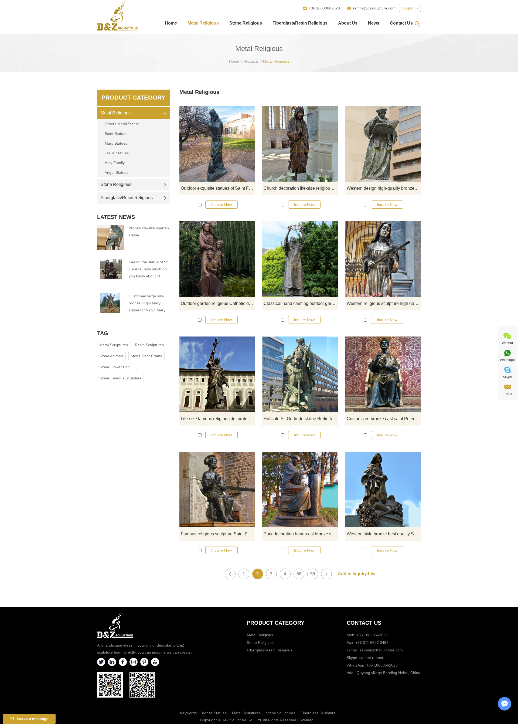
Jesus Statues (117, 153)
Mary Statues (116, 143)
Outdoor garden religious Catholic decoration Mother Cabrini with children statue (218, 303)
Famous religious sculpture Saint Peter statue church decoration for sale (218, 534)
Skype (507, 377)
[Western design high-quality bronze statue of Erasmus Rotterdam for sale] (383, 144)
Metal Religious (203, 23)
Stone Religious (245, 23)
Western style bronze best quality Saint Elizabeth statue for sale (384, 534)
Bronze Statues (213, 713)
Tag (102, 333)
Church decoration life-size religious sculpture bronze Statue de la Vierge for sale (301, 188)
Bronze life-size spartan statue (149, 231)
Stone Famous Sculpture (120, 378)
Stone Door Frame (146, 356)
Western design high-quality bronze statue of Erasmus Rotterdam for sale (384, 188)
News (373, 23)
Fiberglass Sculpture (318, 713)
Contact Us (401, 23)
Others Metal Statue (122, 124)
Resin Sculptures (149, 345)
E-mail (507, 394)
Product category (275, 623)
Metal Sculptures (113, 345)
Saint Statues (116, 133)
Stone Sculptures (280, 713)
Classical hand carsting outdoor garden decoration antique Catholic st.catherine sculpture (301, 303)
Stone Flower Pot (114, 367)
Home (171, 23)
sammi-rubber (371, 657)
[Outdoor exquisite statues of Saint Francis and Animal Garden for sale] (217, 144)
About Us (347, 23)
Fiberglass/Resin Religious (300, 23)
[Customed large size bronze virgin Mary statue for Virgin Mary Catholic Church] (110, 303)
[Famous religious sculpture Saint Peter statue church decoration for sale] (217, 489)
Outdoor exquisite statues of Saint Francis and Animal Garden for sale (218, 188)
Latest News (116, 217)
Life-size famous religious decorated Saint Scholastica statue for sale (218, 418)
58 (299, 574)
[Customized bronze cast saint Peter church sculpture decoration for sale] (383, 374)
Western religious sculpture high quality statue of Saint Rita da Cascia (384, 303)
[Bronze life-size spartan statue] (110, 237)
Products (251, 61)
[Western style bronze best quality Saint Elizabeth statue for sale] (383, 489)
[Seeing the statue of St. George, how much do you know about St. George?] (110, 269)
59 (312, 574)
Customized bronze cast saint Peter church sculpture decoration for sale (384, 418)
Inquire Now (221, 204)
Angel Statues (116, 172)
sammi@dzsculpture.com (374, 8)
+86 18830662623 (382, 665)
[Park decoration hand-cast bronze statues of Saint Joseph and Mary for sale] (300, 489)
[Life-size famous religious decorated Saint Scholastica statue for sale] (217, 374)
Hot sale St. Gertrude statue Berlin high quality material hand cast (301, 418)
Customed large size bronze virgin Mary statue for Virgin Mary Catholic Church (147, 304)
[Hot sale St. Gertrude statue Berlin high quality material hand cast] (300, 374)
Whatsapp (507, 360)
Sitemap (306, 720)
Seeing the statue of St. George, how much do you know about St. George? (149, 270)
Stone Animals (111, 356)
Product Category (133, 97)
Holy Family (115, 163)
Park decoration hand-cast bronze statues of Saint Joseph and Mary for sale (301, 534)
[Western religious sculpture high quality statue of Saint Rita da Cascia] (383, 259)
